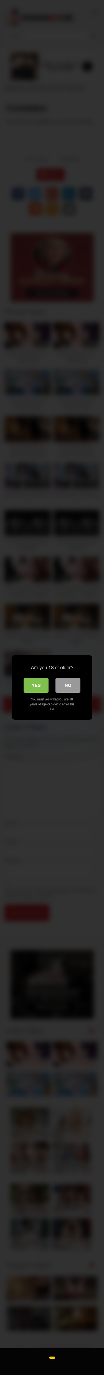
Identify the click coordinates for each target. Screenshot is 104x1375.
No (68, 685)
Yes (36, 685)
